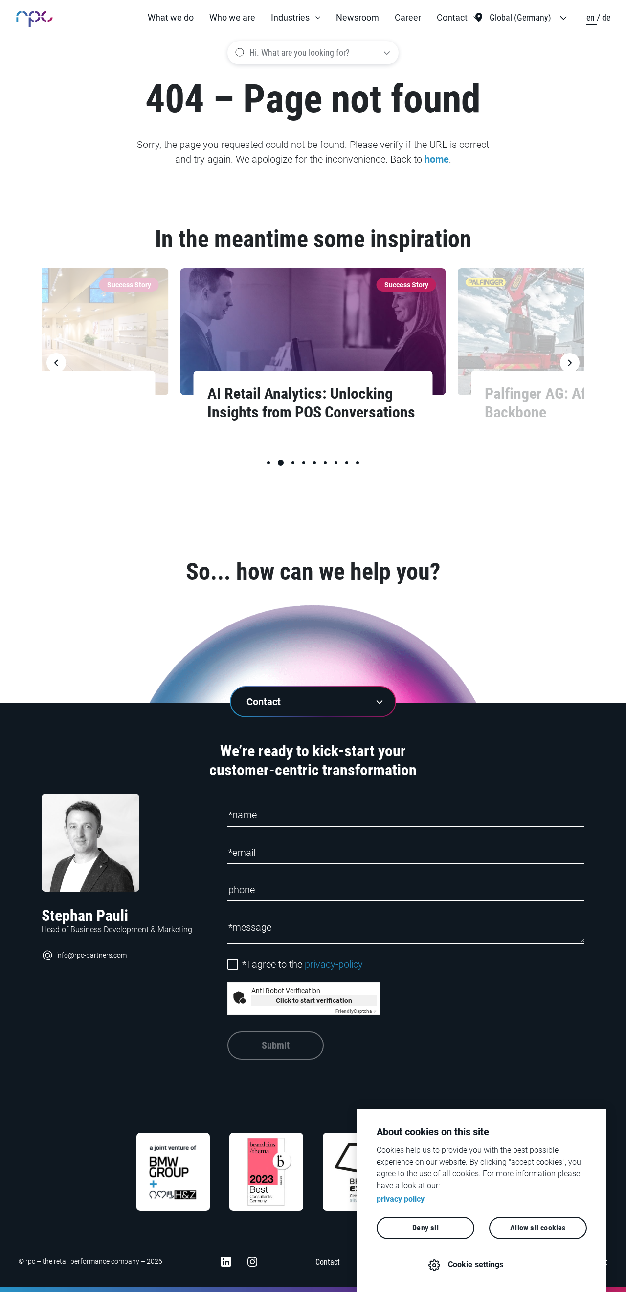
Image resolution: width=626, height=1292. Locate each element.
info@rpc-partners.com (91, 955)
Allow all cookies (537, 1227)
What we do (171, 17)
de (606, 17)
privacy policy (401, 1199)
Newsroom (357, 17)
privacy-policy (334, 964)
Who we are (232, 17)
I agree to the (302, 964)
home (437, 159)
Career (408, 17)
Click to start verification (314, 1000)
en (591, 17)
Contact (452, 17)
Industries (290, 17)
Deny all (425, 1227)
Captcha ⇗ (356, 1011)
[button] (295, 17)
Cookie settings (476, 1264)
